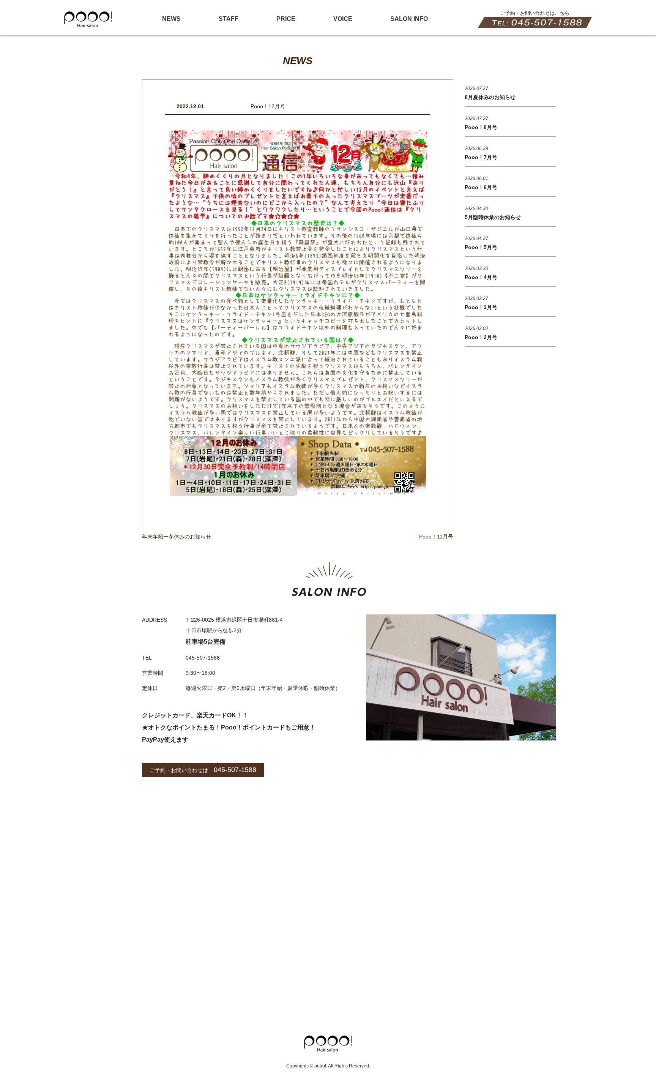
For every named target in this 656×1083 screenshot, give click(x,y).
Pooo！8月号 (481, 127)
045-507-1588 (235, 770)
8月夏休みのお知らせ (490, 97)
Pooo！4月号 (481, 277)
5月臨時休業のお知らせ (493, 217)
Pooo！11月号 (436, 537)
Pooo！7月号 (481, 157)
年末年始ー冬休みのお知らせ (176, 537)
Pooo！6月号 (481, 187)
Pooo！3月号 (481, 307)
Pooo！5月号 (481, 247)
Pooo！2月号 (481, 337)
